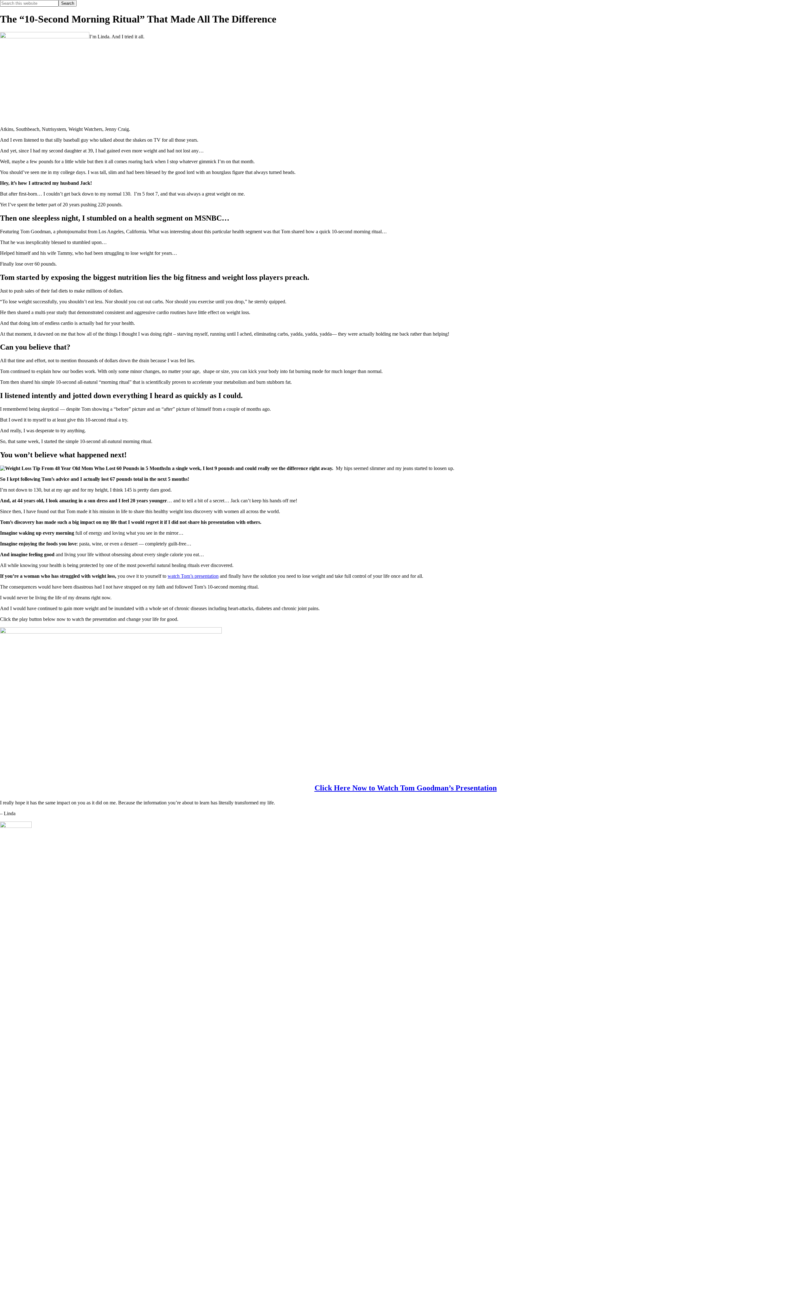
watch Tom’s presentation (193, 576)
